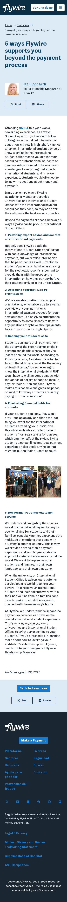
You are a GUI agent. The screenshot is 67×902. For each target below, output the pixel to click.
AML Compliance (17, 865)
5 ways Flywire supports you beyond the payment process (30, 32)
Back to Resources (33, 688)
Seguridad (41, 758)
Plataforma (13, 751)
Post (18, 104)
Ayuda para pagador (13, 774)
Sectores (11, 758)
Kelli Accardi (35, 84)
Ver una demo (43, 8)
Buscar (39, 765)
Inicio (8, 25)
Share (40, 104)
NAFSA (23, 128)
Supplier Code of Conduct (23, 856)
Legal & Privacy (16, 833)
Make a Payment (33, 740)
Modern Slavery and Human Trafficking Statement (25, 845)
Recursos (23, 25)
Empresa (40, 751)
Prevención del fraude (16, 786)
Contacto (40, 772)
